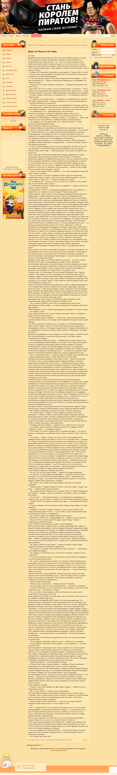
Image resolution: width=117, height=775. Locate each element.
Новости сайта (11, 98)
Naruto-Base (32, 45)
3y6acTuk (107, 140)
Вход (64, 750)
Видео (18, 36)
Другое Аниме (11, 94)
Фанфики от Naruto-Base (48, 45)
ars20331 (98, 144)
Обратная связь (12, 106)
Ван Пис (9, 66)
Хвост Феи (10, 74)
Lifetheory (102, 134)
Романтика (63, 45)
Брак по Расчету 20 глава (77, 45)
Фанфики (9, 82)
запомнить (98, 55)
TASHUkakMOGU (103, 145)
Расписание (36, 36)
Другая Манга (11, 90)
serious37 (98, 140)
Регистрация (109, 57)
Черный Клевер (11, 70)
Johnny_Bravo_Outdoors (103, 138)
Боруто (8, 62)
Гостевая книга (11, 102)
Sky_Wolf (103, 82)
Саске (13, 121)
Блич (7, 78)
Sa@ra (44, 740)
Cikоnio (102, 92)
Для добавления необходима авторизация (12, 168)
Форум (11, 36)
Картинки (25, 36)
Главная (4, 36)
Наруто (8, 58)
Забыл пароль (99, 57)
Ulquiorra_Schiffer (102, 136)
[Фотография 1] (13, 119)
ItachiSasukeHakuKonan (103, 142)
